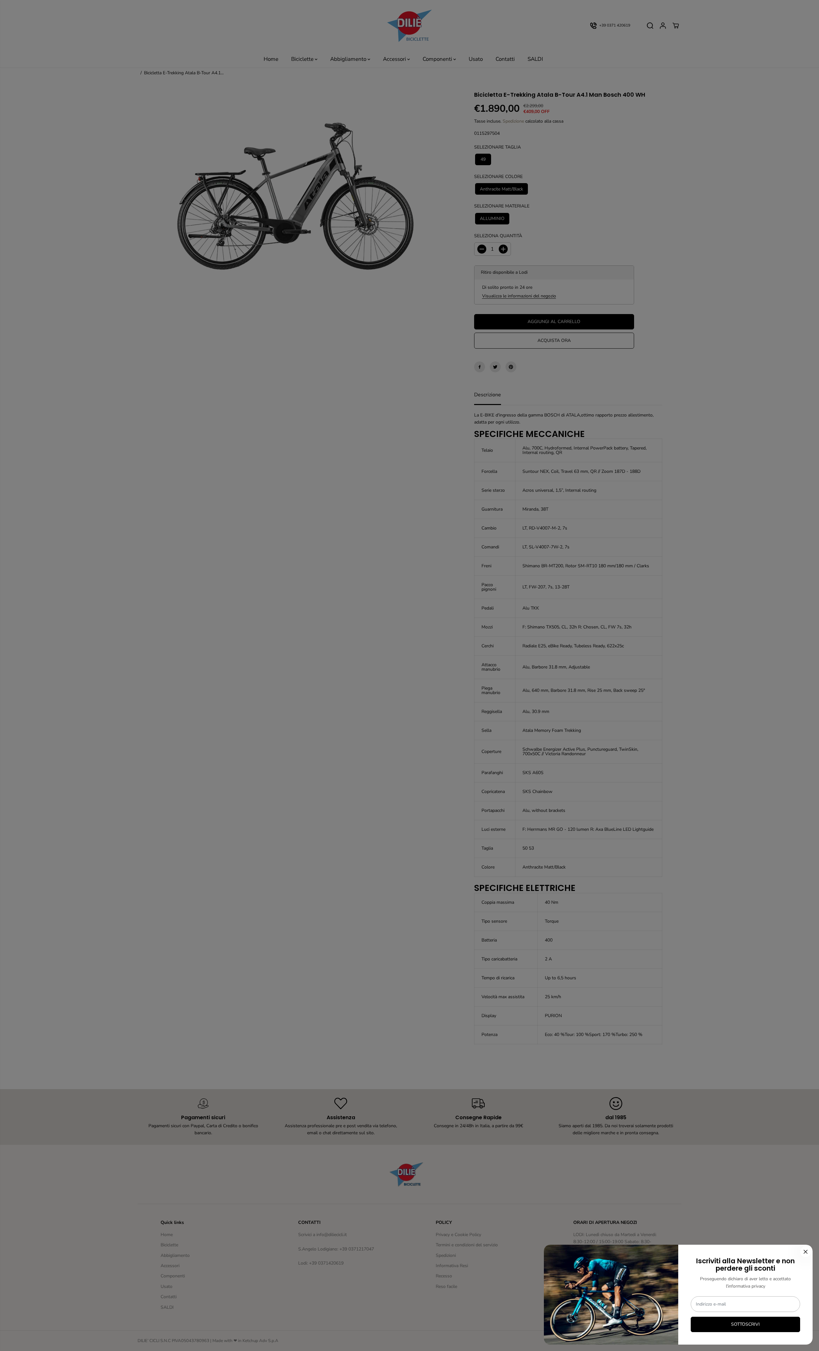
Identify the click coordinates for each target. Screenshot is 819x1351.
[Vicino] (806, 1252)
